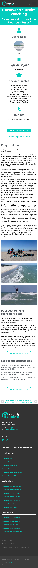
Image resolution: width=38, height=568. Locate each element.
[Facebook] (3, 440)
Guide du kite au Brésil (9, 458)
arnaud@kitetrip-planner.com (16, 428)
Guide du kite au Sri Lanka (10, 524)
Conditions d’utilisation (9, 544)
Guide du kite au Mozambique (12, 531)
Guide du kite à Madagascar (11, 521)
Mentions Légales (7, 540)
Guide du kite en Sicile (9, 507)
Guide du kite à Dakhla (9, 465)
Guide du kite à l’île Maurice (11, 497)
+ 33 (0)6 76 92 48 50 (12, 429)
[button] (34, 3)
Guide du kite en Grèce (9, 504)
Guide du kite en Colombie (11, 517)
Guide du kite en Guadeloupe (11, 486)
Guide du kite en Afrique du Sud (12, 476)
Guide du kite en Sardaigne (11, 500)
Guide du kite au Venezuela (11, 528)
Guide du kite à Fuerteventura (12, 472)
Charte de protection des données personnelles (16, 547)
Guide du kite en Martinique (11, 490)
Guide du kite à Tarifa (9, 462)
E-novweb (12, 562)
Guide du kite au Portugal (10, 493)
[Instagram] (6, 440)
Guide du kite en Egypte (10, 469)
